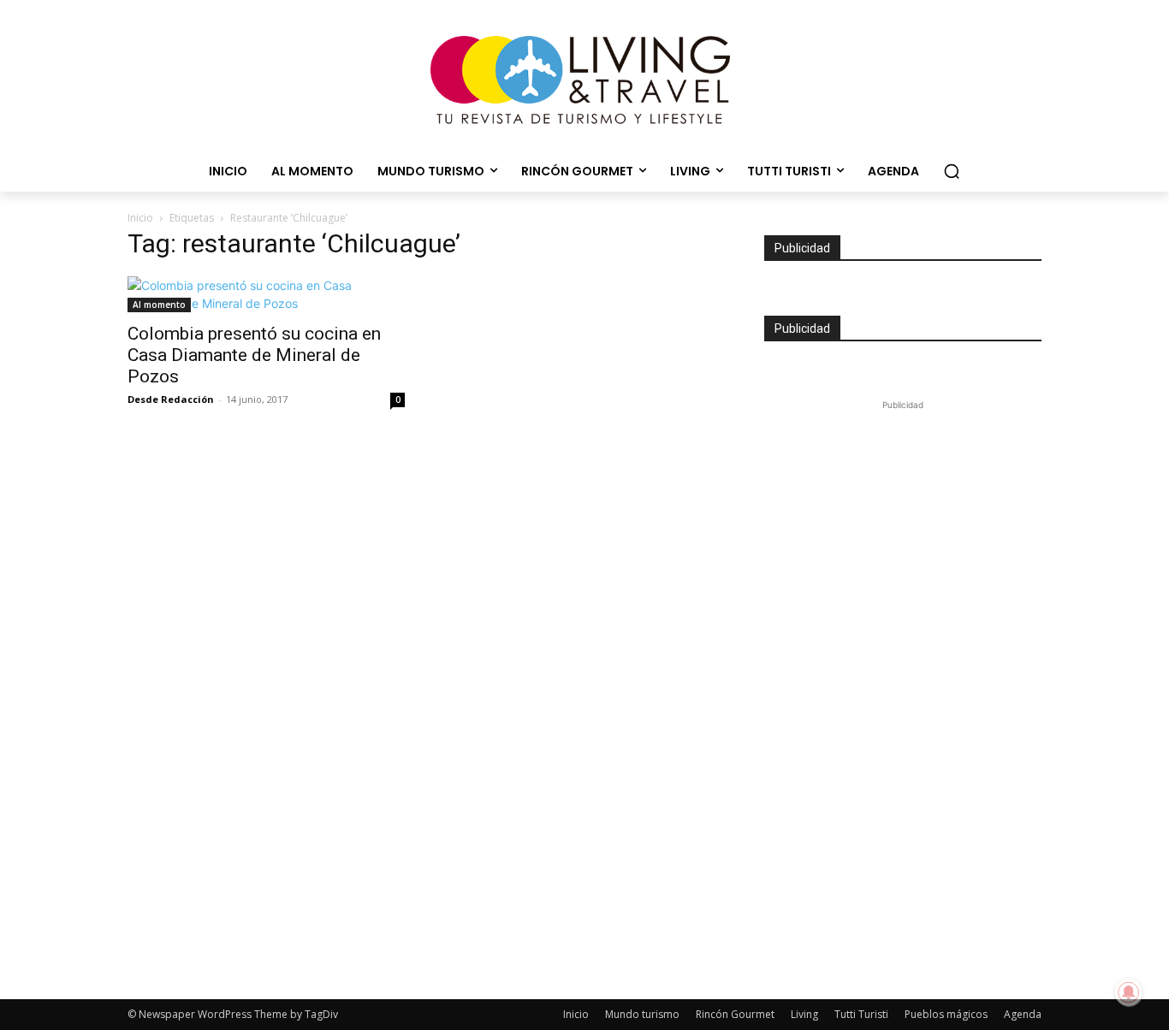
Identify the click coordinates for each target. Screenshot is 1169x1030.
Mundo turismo (642, 1014)
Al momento (159, 305)
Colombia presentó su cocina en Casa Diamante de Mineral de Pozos (254, 355)
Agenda (1022, 1014)
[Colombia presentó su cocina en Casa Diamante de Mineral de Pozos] (266, 294)
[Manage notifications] (1128, 992)
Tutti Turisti (861, 1014)
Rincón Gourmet (735, 1014)
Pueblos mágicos (946, 1014)
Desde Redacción (171, 399)
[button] (951, 171)
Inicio (140, 217)
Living (804, 1014)
